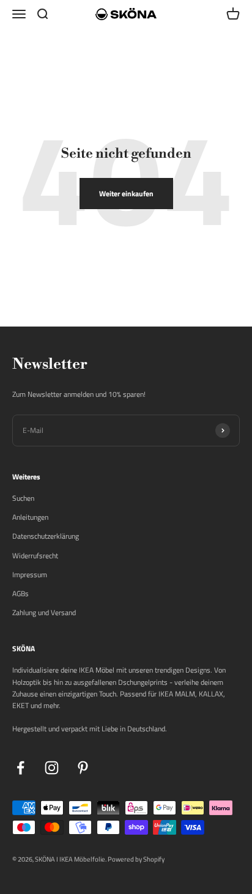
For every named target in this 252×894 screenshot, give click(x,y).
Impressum (29, 574)
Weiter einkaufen (126, 193)
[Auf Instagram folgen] (51, 767)
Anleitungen (30, 517)
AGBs (20, 593)
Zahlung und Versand (44, 612)
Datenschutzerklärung (45, 536)
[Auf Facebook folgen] (20, 767)
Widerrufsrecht (35, 555)
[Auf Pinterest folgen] (83, 767)
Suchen (23, 498)
